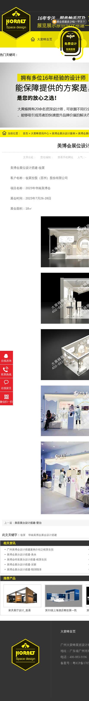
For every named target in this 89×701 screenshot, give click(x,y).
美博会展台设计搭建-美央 (21, 554)
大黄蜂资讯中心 (40, 133)
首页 (25, 133)
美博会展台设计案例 (63, 133)
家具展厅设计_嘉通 (19, 610)
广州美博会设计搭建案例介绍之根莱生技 (30, 549)
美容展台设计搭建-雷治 (28, 522)
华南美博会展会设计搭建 (42, 535)
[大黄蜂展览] (16, 37)
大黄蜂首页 (68, 631)
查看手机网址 (65, 157)
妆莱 (22, 535)
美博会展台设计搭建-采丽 (21, 564)
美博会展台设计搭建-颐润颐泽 (24, 569)
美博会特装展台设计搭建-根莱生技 (27, 559)
